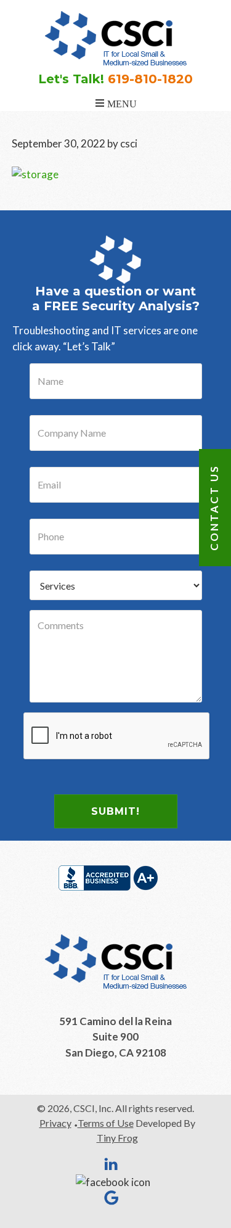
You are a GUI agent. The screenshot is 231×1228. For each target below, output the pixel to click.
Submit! (115, 811)
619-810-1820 (150, 79)
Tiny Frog (117, 1138)
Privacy (55, 1123)
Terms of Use (106, 1123)
